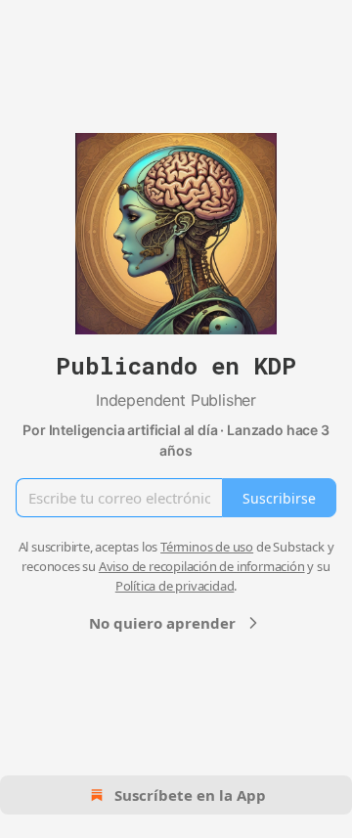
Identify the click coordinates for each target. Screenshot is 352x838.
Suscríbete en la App (190, 795)
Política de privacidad (175, 586)
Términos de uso (206, 546)
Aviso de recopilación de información (202, 566)
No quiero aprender (162, 623)
